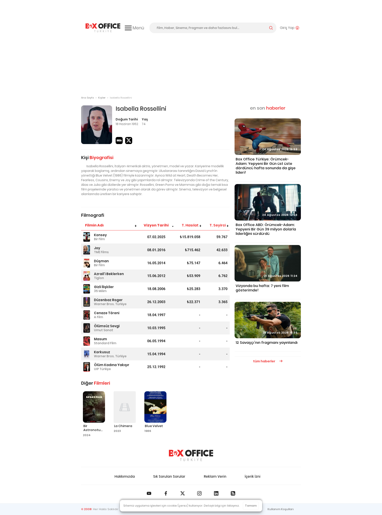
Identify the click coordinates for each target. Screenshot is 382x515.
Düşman (101, 261)
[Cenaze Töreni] (86, 315)
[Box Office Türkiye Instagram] (199, 493)
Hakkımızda (125, 476)
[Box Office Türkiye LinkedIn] (216, 493)
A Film (98, 317)
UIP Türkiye (102, 369)
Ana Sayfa (87, 97)
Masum (100, 339)
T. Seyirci (218, 225)
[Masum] (86, 341)
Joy (97, 248)
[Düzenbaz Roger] (86, 302)
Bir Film (99, 239)
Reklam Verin (215, 476)
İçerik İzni (252, 476)
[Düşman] (86, 263)
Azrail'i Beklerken (109, 274)
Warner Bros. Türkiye (110, 304)
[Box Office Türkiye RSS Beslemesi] (233, 493)
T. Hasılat (190, 225)
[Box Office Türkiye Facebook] (166, 493)
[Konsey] (86, 237)
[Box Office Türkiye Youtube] (149, 493)
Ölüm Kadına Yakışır (111, 365)
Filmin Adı (94, 225)
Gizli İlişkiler (104, 287)
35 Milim (100, 291)
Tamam (251, 505)
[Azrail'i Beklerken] (86, 276)
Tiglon (99, 278)
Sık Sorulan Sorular (169, 476)
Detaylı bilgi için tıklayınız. (222, 505)
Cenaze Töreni (106, 313)
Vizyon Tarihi (156, 225)
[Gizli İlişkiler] (86, 289)
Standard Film (105, 343)
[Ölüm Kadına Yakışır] (86, 367)
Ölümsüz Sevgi (107, 326)
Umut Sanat (103, 330)
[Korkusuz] (86, 354)
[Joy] (86, 250)
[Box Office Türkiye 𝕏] (182, 493)
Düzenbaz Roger (108, 300)
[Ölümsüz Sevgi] (86, 328)
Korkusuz (102, 352)
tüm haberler (264, 361)
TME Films (101, 252)
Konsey (100, 235)
